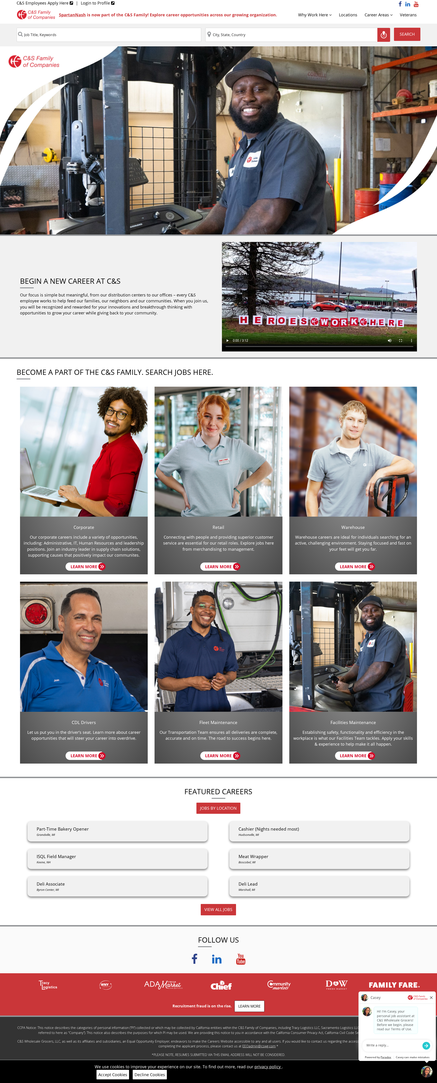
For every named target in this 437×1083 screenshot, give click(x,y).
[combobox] (109, 35)
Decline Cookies (150, 1074)
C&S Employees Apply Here (43, 3)
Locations (348, 14)
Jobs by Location (218, 808)
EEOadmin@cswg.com (259, 1046)
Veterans (408, 14)
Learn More (86, 567)
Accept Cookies (112, 1074)
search (407, 34)
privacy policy (268, 1066)
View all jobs (218, 909)
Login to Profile (96, 3)
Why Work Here (313, 14)
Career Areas (377, 14)
